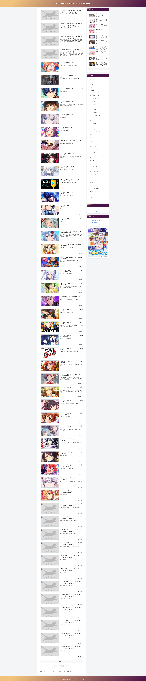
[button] (108, 70)
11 (58, 666)
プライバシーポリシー (95, 211)
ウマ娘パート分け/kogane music (97, 224)
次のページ (61, 661)
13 (64, 666)
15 (70, 666)
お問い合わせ (93, 210)
